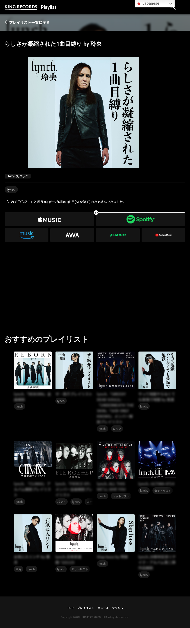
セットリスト (121, 496)
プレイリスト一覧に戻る (29, 22)
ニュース (103, 608)
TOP (70, 608)
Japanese (150, 3)
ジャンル (117, 608)
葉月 (18, 569)
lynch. (11, 189)
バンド (61, 502)
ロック (117, 428)
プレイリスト (85, 608)
